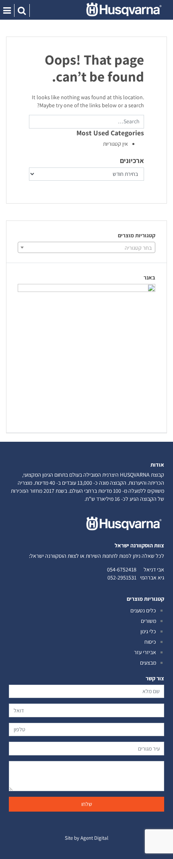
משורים (148, 620)
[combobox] (86, 247)
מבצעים (148, 662)
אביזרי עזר (145, 652)
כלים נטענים (143, 610)
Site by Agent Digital (86, 838)
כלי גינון (148, 631)
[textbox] (86, 247)
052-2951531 (121, 577)
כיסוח (150, 641)
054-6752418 (121, 569)
